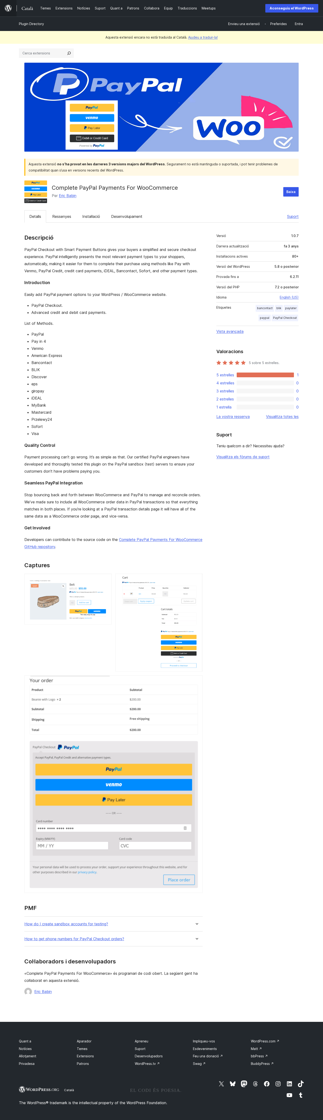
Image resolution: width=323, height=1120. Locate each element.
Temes (82, 1049)
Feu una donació (208, 1056)
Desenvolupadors (149, 1056)
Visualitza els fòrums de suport (243, 456)
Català (69, 1090)
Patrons (83, 1064)
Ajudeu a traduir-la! (203, 37)
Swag (199, 1064)
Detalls (35, 216)
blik (278, 308)
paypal (264, 318)
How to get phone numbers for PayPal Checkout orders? (74, 939)
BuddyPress (262, 1064)
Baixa (291, 192)
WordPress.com (265, 1041)
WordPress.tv (147, 1064)
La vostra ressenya (233, 416)
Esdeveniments (205, 1049)
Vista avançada (230, 331)
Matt (256, 1049)
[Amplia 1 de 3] (105, 580)
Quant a (25, 1041)
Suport (293, 216)
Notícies (25, 1049)
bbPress (259, 1056)
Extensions (85, 1056)
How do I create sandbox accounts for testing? (66, 924)
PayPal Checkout (285, 318)
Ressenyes (61, 216)
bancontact (265, 308)
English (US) (289, 297)
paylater (291, 308)
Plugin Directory (31, 24)
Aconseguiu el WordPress (292, 8)
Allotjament (27, 1056)
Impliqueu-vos (204, 1041)
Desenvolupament (126, 216)
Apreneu (141, 1041)
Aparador (84, 1041)
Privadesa (27, 1064)
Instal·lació (91, 216)
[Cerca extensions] (69, 53)
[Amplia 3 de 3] (196, 681)
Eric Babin (67, 195)
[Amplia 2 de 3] (196, 580)
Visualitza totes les (282, 416)
